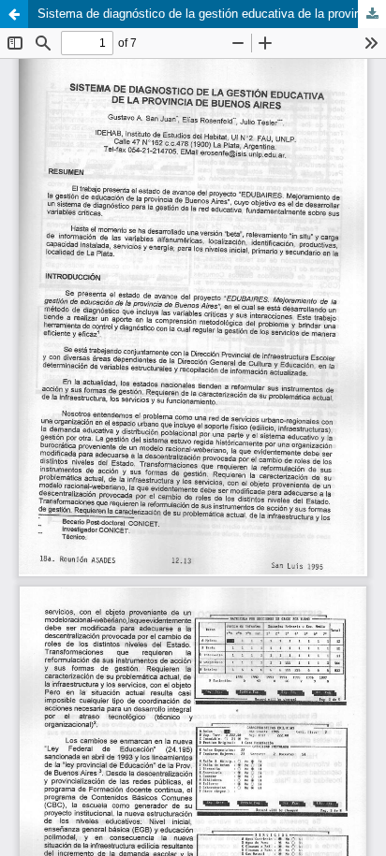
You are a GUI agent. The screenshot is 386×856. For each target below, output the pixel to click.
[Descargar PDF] (372, 14)
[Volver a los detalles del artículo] (14, 14)
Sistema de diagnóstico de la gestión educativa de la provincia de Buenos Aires (211, 14)
